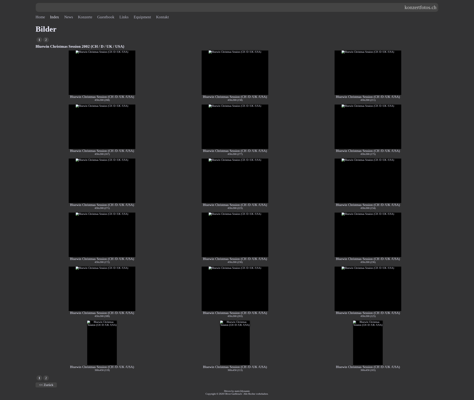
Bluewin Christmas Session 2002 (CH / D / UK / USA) (80, 46)
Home (40, 17)
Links (123, 17)
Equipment (142, 17)
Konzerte (85, 17)
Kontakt (162, 17)
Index (54, 17)
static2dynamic (242, 391)
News (68, 17)
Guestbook (105, 17)
